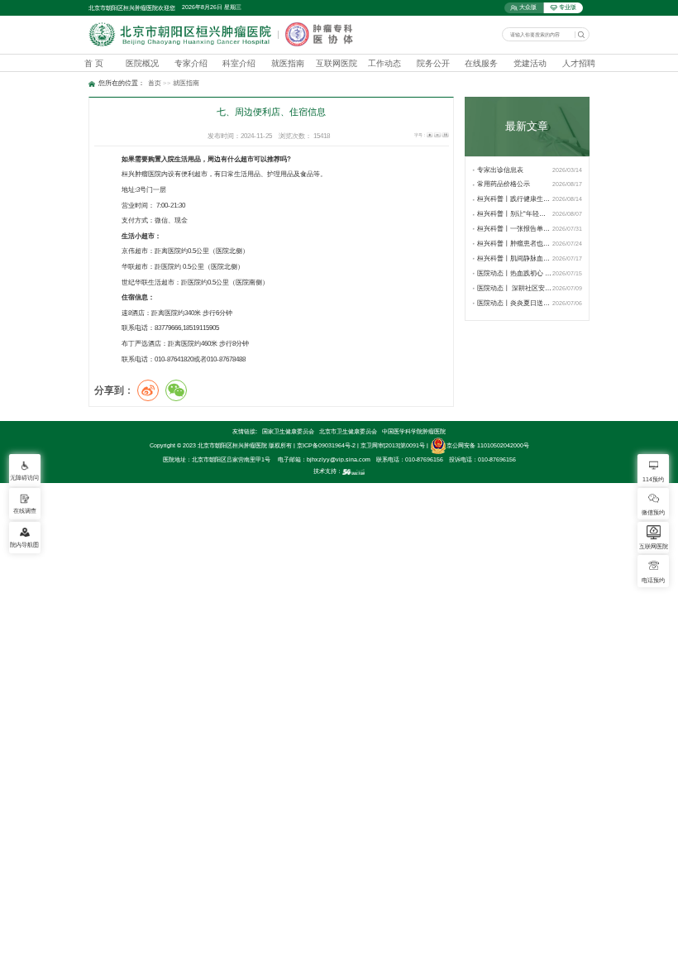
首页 (154, 83)
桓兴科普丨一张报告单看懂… (514, 228)
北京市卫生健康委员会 (348, 431)
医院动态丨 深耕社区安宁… (514, 288)
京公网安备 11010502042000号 (487, 445)
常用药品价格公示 (503, 184)
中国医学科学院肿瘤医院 (414, 431)
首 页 (93, 63)
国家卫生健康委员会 (288, 431)
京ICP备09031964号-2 (326, 445)
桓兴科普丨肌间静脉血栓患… (514, 258)
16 (445, 135)
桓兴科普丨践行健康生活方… (514, 199)
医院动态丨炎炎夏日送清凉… (514, 303)
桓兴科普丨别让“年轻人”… (514, 214)
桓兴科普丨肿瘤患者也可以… (514, 243)
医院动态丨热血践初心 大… (514, 273)
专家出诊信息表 (500, 170)
